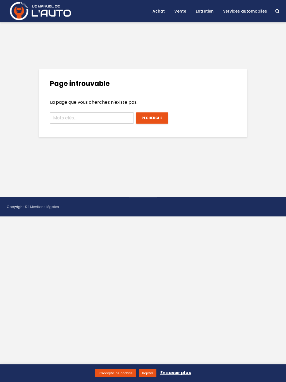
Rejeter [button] (147, 373)
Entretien (205, 11)
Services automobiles (245, 11)
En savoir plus (175, 373)
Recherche (152, 117)
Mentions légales (44, 206)
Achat (158, 11)
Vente (180, 11)
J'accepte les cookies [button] (116, 373)
